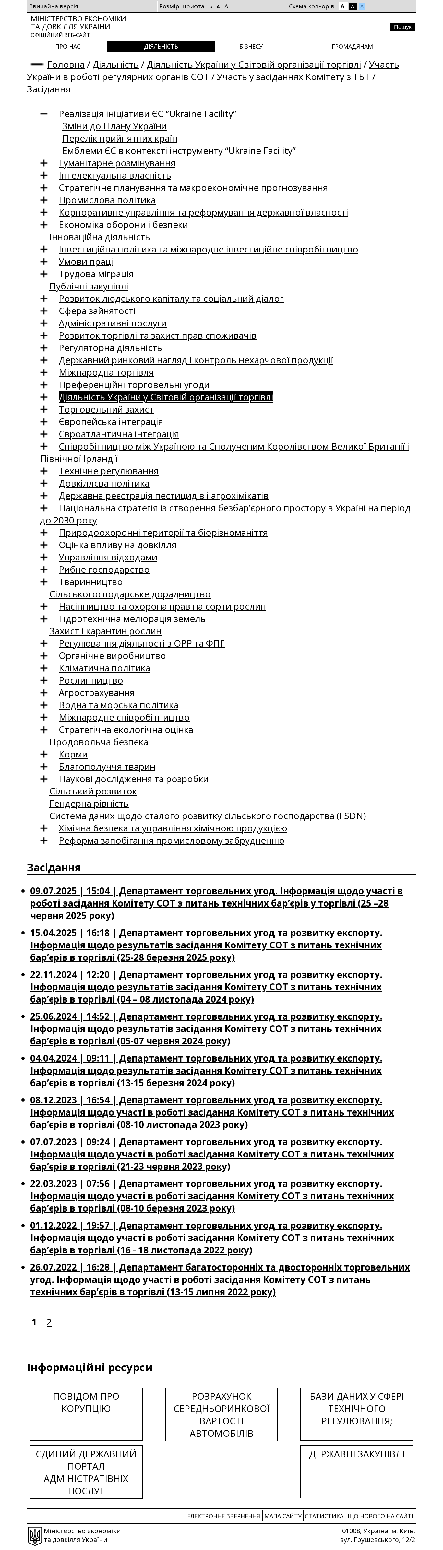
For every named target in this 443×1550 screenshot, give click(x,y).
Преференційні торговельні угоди (134, 384)
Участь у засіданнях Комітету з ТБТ (293, 76)
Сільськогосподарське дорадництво (130, 594)
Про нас (67, 46)
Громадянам (352, 46)
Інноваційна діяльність (99, 236)
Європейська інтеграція (111, 421)
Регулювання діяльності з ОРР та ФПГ (142, 643)
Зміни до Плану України (114, 126)
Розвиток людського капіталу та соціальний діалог (171, 298)
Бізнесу (251, 46)
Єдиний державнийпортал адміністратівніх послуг (86, 1472)
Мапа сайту (283, 1516)
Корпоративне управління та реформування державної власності (203, 212)
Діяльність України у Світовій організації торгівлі (254, 64)
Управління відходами (108, 557)
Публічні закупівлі (88, 286)
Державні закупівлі (357, 1454)
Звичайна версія (53, 6)
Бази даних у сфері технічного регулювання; (357, 1408)
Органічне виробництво (112, 655)
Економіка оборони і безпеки (123, 224)
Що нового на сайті (380, 1516)
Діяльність (161, 46)
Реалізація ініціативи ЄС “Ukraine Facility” (147, 113)
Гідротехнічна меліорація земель (132, 618)
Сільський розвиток (93, 791)
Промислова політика (107, 200)
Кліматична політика (104, 668)
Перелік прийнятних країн (119, 138)
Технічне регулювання (109, 470)
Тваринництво (91, 581)
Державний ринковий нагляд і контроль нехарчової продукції (196, 360)
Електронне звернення (223, 1516)
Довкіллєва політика (104, 483)
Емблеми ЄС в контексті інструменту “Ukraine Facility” (179, 150)
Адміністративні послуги (113, 323)
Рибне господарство (104, 569)
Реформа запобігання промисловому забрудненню (171, 840)
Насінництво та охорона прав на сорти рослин (162, 606)
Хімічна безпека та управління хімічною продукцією (173, 828)
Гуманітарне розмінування (117, 163)
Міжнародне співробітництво (124, 717)
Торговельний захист (106, 409)
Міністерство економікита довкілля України (78, 26)
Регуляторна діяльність (110, 347)
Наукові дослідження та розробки (134, 778)
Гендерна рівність (89, 803)
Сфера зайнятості (97, 310)
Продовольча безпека (98, 741)
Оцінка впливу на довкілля (117, 544)
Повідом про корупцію (86, 1402)
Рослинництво (91, 680)
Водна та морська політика (118, 705)
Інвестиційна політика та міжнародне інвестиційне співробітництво (208, 249)
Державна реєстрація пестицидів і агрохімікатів (164, 495)
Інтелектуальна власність (115, 175)
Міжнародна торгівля (106, 372)
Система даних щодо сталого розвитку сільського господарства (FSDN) (207, 815)
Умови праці (86, 261)
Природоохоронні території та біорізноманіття (163, 532)
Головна (66, 64)
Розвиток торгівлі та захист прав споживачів (158, 335)
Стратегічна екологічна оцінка (126, 729)
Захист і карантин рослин (105, 631)
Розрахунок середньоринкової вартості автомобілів (222, 1414)
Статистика (324, 1516)
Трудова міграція (96, 273)
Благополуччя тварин (107, 766)
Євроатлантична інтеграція (119, 434)
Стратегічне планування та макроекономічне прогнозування (193, 187)
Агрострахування (97, 692)
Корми (73, 754)
